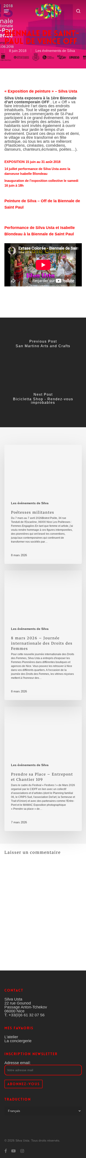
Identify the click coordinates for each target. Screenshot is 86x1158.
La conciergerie (18, 1041)
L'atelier (11, 1037)
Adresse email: (17, 1063)
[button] (6, 11)
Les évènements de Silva (55, 51)
